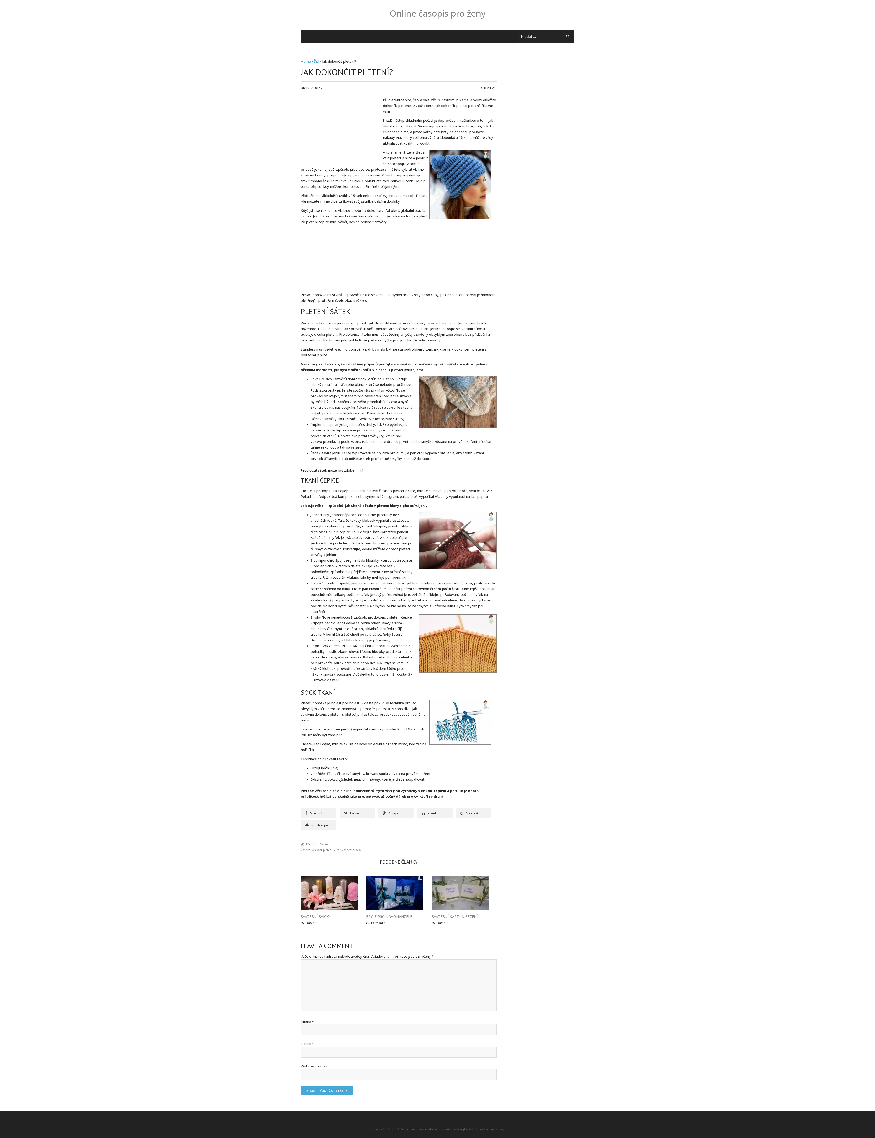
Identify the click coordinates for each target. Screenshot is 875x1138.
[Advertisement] (339, 131)
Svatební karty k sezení (455, 916)
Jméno (307, 1021)
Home (306, 61)
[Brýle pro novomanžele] (394, 878)
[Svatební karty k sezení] (460, 878)
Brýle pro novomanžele (389, 916)
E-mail (307, 1043)
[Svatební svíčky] (329, 878)
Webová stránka (314, 1066)
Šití (316, 61)
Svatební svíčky (316, 916)
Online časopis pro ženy (438, 13)
